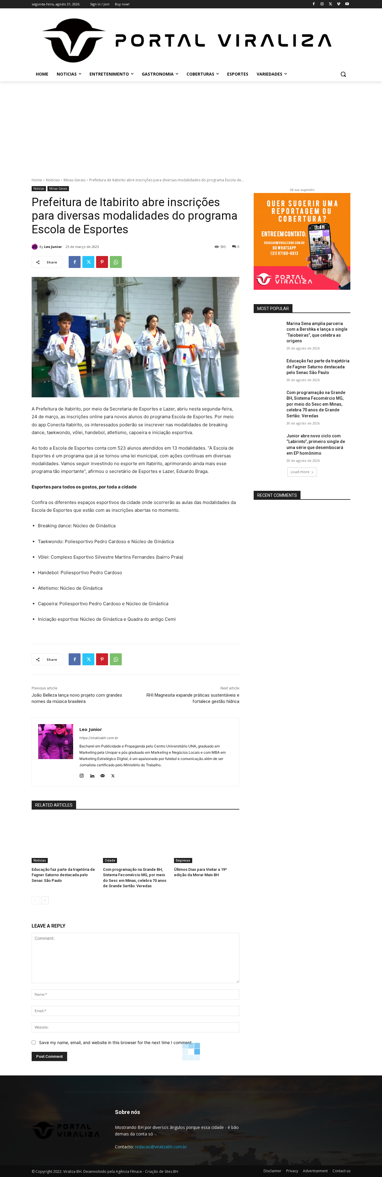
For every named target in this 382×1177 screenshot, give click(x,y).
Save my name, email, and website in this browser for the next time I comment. (116, 1042)
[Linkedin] (92, 774)
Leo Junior (53, 246)
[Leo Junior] (35, 247)
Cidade (110, 860)
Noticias (53, 180)
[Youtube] (347, 4)
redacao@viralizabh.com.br (161, 1147)
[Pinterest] (102, 262)
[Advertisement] (191, 126)
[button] (343, 74)
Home (37, 180)
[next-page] (45, 900)
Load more (300, 471)
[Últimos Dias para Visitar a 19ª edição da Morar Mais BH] (206, 840)
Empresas (183, 860)
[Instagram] (322, 4)
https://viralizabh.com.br (98, 738)
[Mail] (102, 774)
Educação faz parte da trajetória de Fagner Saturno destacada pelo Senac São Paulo (63, 874)
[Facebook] (313, 4)
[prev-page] (35, 900)
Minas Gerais (74, 180)
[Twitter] (330, 4)
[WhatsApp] (116, 262)
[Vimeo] (338, 4)
